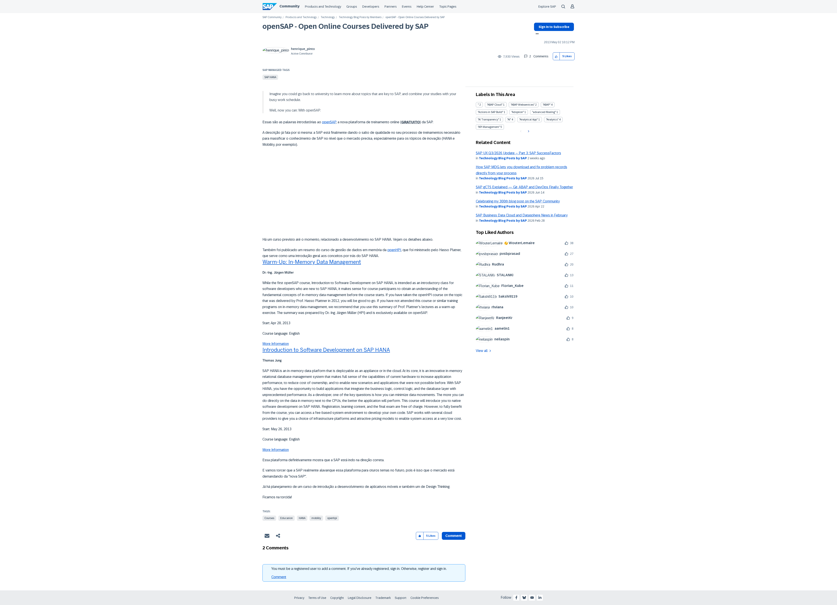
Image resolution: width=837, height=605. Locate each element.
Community (289, 6)
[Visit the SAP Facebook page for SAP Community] (516, 597)
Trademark (383, 598)
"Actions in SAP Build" (490, 112)
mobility (316, 518)
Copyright (337, 598)
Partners (390, 6)
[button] (556, 56)
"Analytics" (552, 119)
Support (401, 598)
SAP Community (272, 17)
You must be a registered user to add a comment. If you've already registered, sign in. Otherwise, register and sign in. (359, 569)
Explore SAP (547, 6)
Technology (328, 17)
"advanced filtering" (544, 112)
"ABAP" (546, 104)
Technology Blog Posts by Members (360, 17)
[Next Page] (528, 131)
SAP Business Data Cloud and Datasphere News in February (522, 215)
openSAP (329, 122)
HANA (302, 518)
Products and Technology (323, 6)
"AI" (509, 119)
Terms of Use (317, 598)
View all (482, 351)
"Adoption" (517, 112)
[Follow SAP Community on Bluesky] (524, 597)
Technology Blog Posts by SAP (503, 158)
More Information (275, 344)
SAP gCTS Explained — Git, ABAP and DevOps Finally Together (524, 187)
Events (407, 6)
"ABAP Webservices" (522, 104)
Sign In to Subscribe (554, 27)
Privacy (299, 598)
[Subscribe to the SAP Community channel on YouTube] (532, 597)
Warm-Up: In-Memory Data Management (311, 262)
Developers (370, 6)
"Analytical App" (528, 119)
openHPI (394, 250)
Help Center (425, 6)
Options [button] (536, 34)
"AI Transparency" (488, 119)
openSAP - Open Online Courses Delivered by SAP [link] (415, 17)
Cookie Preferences (424, 598)
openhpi (332, 518)
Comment (278, 577)
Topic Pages (447, 6)
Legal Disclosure (359, 598)
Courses (269, 518)
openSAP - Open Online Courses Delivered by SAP (345, 26)
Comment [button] (453, 536)
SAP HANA (270, 77)
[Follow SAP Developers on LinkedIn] (540, 597)
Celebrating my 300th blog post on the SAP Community (518, 201)
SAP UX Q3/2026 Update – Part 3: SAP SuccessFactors (518, 153)
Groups (351, 6)
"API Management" (489, 127)
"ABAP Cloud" (494, 104)
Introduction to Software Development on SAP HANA (326, 350)
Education (286, 518)
